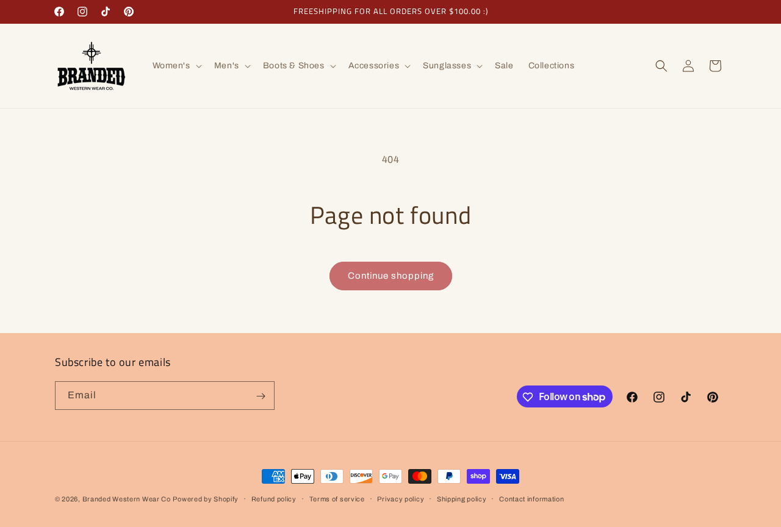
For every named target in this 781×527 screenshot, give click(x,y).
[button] (176, 66)
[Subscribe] (260, 396)
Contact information (531, 498)
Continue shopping (391, 276)
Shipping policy (462, 498)
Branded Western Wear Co (126, 499)
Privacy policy (400, 498)
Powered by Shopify (206, 499)
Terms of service (337, 498)
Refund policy (274, 498)
